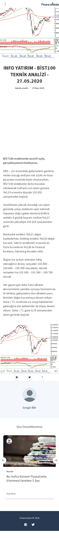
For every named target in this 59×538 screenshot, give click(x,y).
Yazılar (9, 471)
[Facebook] (16, 377)
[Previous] (3, 460)
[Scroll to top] (42, 377)
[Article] (29, 451)
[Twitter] (29, 377)
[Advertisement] (29, 125)
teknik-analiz (21, 88)
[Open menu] (5, 4)
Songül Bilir (29, 407)
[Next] (56, 460)
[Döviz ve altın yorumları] (50, 4)
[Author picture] (29, 395)
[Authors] (9, 441)
